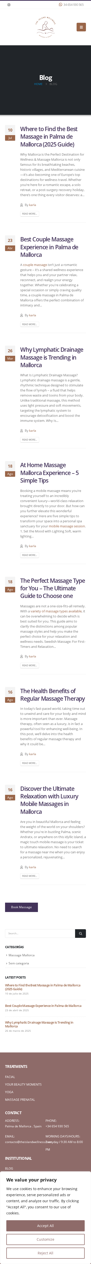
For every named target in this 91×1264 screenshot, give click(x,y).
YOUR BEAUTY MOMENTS (23, 1084)
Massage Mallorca (22, 955)
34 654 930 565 (73, 5)
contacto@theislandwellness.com (28, 1142)
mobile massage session (67, 526)
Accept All (45, 1225)
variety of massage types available (56, 611)
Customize (45, 1239)
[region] (45, 1217)
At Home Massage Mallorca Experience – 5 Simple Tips (49, 472)
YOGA (9, 1092)
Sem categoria (19, 963)
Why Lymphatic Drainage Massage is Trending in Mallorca (51, 357)
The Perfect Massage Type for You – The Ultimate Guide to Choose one (52, 588)
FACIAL (10, 1077)
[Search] (80, 933)
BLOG (9, 1168)
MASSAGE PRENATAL (20, 1099)
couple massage (35, 264)
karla (32, 205)
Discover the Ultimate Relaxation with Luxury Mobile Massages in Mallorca (49, 800)
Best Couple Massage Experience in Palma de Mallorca (49, 247)
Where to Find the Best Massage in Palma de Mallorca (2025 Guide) (48, 136)
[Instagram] (8, 4)
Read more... (29, 213)
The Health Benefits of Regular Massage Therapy (52, 694)
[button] (81, 27)
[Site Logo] (45, 27)
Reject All (45, 1253)
